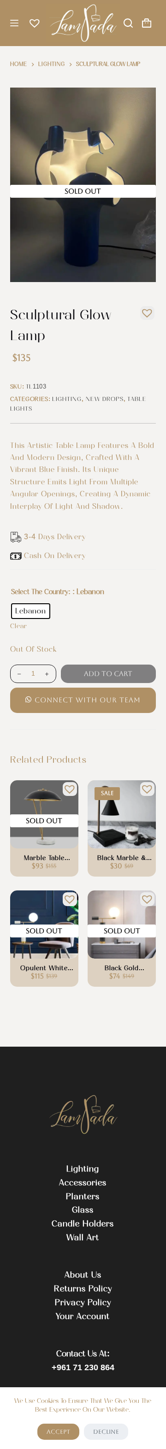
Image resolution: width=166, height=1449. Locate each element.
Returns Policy (83, 1289)
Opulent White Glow (44, 968)
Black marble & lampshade (121, 858)
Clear (18, 626)
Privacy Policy (83, 1302)
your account (83, 1316)
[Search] (128, 23)
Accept (58, 1431)
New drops (105, 398)
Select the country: (41, 592)
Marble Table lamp (44, 858)
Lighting (67, 398)
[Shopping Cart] (146, 23)
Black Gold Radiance (122, 968)
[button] (145, 310)
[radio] (30, 611)
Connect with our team (88, 700)
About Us (83, 1275)
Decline (106, 1431)
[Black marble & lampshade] (122, 814)
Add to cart (108, 673)
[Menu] (14, 23)
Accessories (83, 1183)
